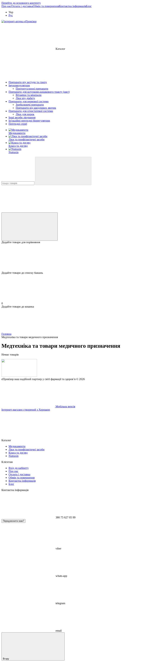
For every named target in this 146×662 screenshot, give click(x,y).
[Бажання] (73, 257)
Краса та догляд (18, 145)
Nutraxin (14, 152)
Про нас (6, 6)
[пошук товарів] (63, 171)
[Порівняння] (29, 226)
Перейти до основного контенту (21, 2)
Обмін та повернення (46, 6)
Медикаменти (17, 133)
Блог (89, 6)
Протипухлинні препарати (32, 88)
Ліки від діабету (25, 98)
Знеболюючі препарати (30, 104)
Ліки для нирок (25, 114)
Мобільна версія (65, 406)
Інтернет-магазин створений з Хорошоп (25, 409)
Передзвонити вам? (13, 521)
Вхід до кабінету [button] (19, 467)
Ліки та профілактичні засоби (27, 139)
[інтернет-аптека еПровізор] (19, 375)
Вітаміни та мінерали (28, 95)
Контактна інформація (72, 6)
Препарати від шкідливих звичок (36, 107)
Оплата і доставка (22, 6)
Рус (11, 15)
